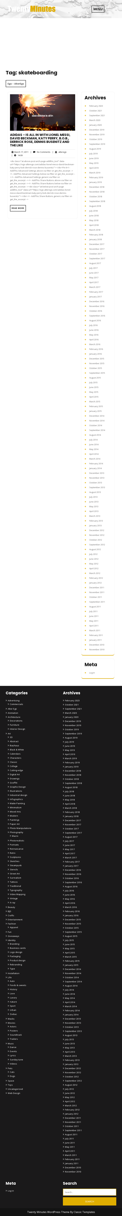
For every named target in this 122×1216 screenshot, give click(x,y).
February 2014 (96, 463)
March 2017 (94, 287)
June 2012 (93, 558)
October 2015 (95, 368)
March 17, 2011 (20, 152)
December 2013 (96, 473)
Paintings (15, 819)
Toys (10, 1084)
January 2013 (95, 525)
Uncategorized (15, 1089)
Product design (17, 960)
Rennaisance (17, 848)
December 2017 (96, 244)
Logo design (16, 952)
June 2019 (93, 158)
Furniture (14, 724)
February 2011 (96, 635)
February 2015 (96, 406)
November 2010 (96, 649)
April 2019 (93, 167)
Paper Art (15, 824)
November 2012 (96, 535)
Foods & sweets (18, 985)
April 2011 (93, 625)
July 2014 (93, 439)
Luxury (13, 997)
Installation (13, 973)
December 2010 (96, 644)
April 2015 (93, 396)
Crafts (11, 915)
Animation (13, 712)
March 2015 (94, 401)
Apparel (14, 927)
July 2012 (93, 554)
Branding (14, 943)
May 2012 (93, 563)
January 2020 (95, 125)
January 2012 (95, 582)
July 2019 (93, 153)
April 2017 (93, 282)
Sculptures (15, 857)
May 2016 (93, 334)
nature (13, 1001)
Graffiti (13, 782)
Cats (12, 1072)
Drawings (15, 778)
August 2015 (95, 377)
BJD (9, 911)
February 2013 (96, 520)
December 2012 (96, 530)
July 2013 (93, 496)
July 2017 (93, 268)
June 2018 (93, 215)
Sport (13, 1005)
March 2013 (94, 516)
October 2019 (95, 139)
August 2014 (95, 434)
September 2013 (97, 487)
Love (12, 993)
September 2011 (97, 601)
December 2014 (96, 415)
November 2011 (96, 592)
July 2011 (93, 611)
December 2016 (96, 301)
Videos (13, 1063)
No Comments (40, 152)
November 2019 (96, 134)
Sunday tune (16, 1059)
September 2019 (97, 144)
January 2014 (95, 468)
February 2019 (96, 177)
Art (9, 733)
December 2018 (96, 186)
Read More (18, 208)
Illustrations (16, 791)
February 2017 (96, 291)
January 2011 (95, 640)
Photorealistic (17, 840)
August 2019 (95, 148)
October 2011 (95, 597)
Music (11, 1043)
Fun (10, 932)
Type (12, 968)
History (13, 989)
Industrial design (18, 795)
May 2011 (93, 620)
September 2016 (97, 315)
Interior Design (17, 729)
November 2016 (96, 306)
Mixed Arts (15, 811)
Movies (11, 1022)
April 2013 (93, 511)
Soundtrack (16, 1034)
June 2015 (93, 387)
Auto (12, 981)
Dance (13, 1047)
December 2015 (96, 358)
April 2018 (93, 225)
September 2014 (97, 430)
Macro (15, 836)
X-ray (12, 902)
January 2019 (95, 182)
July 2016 (93, 325)
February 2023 (96, 105)
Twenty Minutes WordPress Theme (48, 1212)
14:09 (17, 155)
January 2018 (95, 239)
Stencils (14, 869)
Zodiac (13, 1014)
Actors (13, 1026)
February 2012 (96, 578)
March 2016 (94, 344)
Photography (16, 832)
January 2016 (95, 353)
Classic (13, 762)
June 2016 (93, 330)
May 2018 (93, 220)
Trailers (14, 1038)
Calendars (15, 753)
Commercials (16, 704)
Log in (92, 672)
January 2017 (95, 296)
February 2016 (96, 349)
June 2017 (93, 272)
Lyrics (13, 1055)
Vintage (14, 898)
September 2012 (97, 544)
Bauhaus (14, 745)
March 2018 (94, 229)
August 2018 (95, 206)
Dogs (12, 1076)
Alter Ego (12, 708)
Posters (14, 1030)
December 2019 (96, 129)
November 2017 (96, 248)
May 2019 (93, 163)
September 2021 (97, 115)
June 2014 (93, 444)
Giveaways (13, 936)
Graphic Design (18, 786)
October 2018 (95, 196)
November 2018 (96, 191)
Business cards (18, 948)
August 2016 (95, 320)
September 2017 (97, 258)
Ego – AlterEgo (16, 83)
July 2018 (93, 210)
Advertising (14, 700)
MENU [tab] (97, 9)
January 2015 (95, 411)
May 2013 (93, 506)
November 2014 (96, 420)
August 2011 (95, 606)
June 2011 (93, 616)
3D (11, 737)
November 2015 (96, 363)
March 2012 (94, 573)
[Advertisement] (61, 42)
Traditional (15, 886)
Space (11, 1080)
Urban (13, 1010)
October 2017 (95, 253)
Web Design (14, 1093)
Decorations (16, 720)
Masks (11, 1018)
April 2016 (93, 339)
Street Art (15, 873)
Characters (15, 757)
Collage (14, 766)
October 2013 (95, 482)
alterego (59, 151)
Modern (14, 815)
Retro (13, 853)
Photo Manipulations (20, 828)
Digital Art (15, 774)
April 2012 (93, 568)
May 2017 (93, 277)
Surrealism (15, 877)
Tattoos (14, 881)
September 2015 (97, 372)
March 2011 (94, 630)
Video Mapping (17, 894)
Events (13, 1051)
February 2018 (96, 234)
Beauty (11, 907)
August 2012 (95, 549)
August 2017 (95, 263)
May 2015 (93, 392)
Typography (16, 890)
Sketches (14, 861)
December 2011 (96, 587)
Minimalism (15, 807)
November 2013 (96, 477)
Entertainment (15, 919)
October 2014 (95, 425)
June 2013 (93, 501)
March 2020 (94, 120)
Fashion (12, 923)
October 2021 (95, 110)
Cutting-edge (16, 770)
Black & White (17, 749)
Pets (10, 1068)
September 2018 (97, 201)
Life (10, 977)
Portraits (14, 844)
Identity (12, 940)
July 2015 (93, 382)
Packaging (15, 956)
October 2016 (95, 310)
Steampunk (16, 865)
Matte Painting (17, 803)
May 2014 (93, 449)
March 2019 (94, 172)
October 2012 (95, 539)
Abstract (14, 741)
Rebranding (16, 964)
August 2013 (95, 492)
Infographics (16, 799)
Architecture (14, 717)
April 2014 (93, 454)
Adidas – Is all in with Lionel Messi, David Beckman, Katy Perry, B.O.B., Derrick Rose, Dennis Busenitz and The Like (40, 140)
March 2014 (94, 458)
